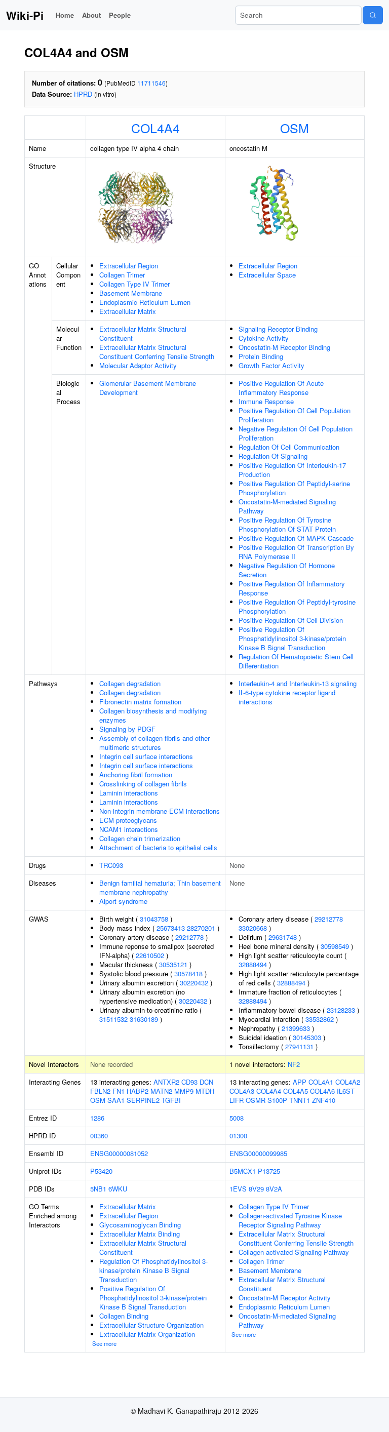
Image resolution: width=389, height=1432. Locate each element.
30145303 (307, 1037)
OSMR (255, 1100)
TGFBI (171, 1100)
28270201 (201, 928)
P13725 (269, 1171)
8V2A (274, 1189)
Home (65, 15)
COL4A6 (322, 1091)
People (120, 15)
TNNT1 (299, 1100)
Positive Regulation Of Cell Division (291, 620)
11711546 (151, 82)
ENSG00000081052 (119, 1153)
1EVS (238, 1189)
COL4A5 (295, 1091)
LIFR (236, 1100)
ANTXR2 (166, 1082)
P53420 (101, 1171)
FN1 (118, 1091)
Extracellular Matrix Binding (139, 1234)
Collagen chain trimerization (139, 838)
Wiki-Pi (25, 15)
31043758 (154, 919)
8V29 (256, 1189)
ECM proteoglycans (128, 820)
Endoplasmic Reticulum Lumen (144, 302)
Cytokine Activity (264, 338)
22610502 (150, 955)
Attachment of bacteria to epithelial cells (158, 847)
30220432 (194, 982)
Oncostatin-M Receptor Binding (284, 347)
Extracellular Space (267, 275)
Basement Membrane (130, 293)
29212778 (189, 937)
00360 (99, 1135)
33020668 (253, 928)
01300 (238, 1135)
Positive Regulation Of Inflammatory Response (292, 588)
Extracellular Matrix (127, 311)
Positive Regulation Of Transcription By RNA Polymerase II (296, 551)
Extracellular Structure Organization (151, 1325)
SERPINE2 (143, 1100)
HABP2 (137, 1091)
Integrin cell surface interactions (146, 756)
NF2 (294, 1064)
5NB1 (98, 1189)
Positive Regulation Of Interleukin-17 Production (292, 469)
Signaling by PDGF (127, 729)
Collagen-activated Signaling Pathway (294, 1252)
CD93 (189, 1082)
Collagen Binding (123, 1316)
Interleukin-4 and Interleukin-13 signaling (298, 683)
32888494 (253, 964)
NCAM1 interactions (128, 829)
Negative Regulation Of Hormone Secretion (287, 570)
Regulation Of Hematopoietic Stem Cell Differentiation (296, 661)
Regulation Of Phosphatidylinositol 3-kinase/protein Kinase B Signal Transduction (153, 1270)
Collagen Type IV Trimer (134, 284)
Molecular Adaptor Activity (138, 365)
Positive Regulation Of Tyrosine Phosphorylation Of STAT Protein (287, 524)
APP (299, 1082)
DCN (206, 1082)
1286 (97, 1118)
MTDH (205, 1091)
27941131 (299, 1046)
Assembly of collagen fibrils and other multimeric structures (154, 742)
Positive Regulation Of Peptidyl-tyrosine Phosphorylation (297, 606)
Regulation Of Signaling (273, 456)
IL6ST (346, 1091)
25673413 (171, 928)
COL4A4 (155, 127)
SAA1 (116, 1100)
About (91, 15)
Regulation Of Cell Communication (289, 447)
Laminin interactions (128, 793)
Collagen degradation (130, 683)
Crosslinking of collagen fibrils (143, 783)
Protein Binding (261, 356)
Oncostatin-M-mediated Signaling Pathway (287, 506)
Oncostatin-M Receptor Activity (285, 1297)
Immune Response (266, 401)
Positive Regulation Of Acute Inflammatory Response (281, 387)
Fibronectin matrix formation (140, 701)
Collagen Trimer (122, 275)
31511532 (113, 1019)
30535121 (173, 964)
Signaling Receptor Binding (278, 329)
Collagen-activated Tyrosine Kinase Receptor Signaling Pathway (290, 1220)
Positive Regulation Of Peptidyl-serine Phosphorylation (294, 488)
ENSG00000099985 (258, 1153)
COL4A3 (241, 1091)
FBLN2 (100, 1091)
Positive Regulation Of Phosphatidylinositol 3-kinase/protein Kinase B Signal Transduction (292, 638)
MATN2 (161, 1091)
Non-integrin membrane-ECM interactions (159, 811)
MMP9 (183, 1091)
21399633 (296, 1028)
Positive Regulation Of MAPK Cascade (296, 538)
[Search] (373, 15)
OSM (294, 127)
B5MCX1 (242, 1171)
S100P (277, 1100)
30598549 (335, 946)
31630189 (144, 1019)
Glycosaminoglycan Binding (140, 1224)
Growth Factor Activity (271, 365)
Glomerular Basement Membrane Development (147, 387)
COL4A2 (347, 1082)
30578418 (188, 973)
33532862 (319, 1019)
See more (104, 1343)
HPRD (83, 94)
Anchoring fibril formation (135, 774)
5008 (236, 1118)
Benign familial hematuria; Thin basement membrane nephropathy (160, 887)
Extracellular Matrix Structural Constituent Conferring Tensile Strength (156, 351)
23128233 (341, 1010)
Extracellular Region (128, 265)
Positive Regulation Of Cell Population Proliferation (295, 415)
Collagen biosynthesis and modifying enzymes (153, 715)
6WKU (117, 1189)
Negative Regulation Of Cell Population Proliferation (296, 433)
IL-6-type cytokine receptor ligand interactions (287, 697)
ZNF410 (323, 1100)
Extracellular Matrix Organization (147, 1334)
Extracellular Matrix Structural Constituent (142, 333)
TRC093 (111, 865)
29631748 (282, 937)
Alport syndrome (123, 901)
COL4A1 (320, 1082)
